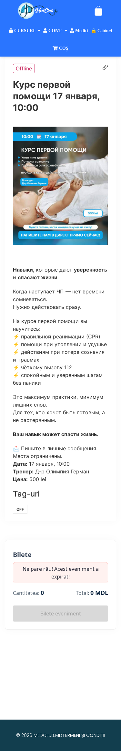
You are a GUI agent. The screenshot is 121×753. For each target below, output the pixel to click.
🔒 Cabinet (101, 30)
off (20, 509)
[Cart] (98, 10)
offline (24, 68)
